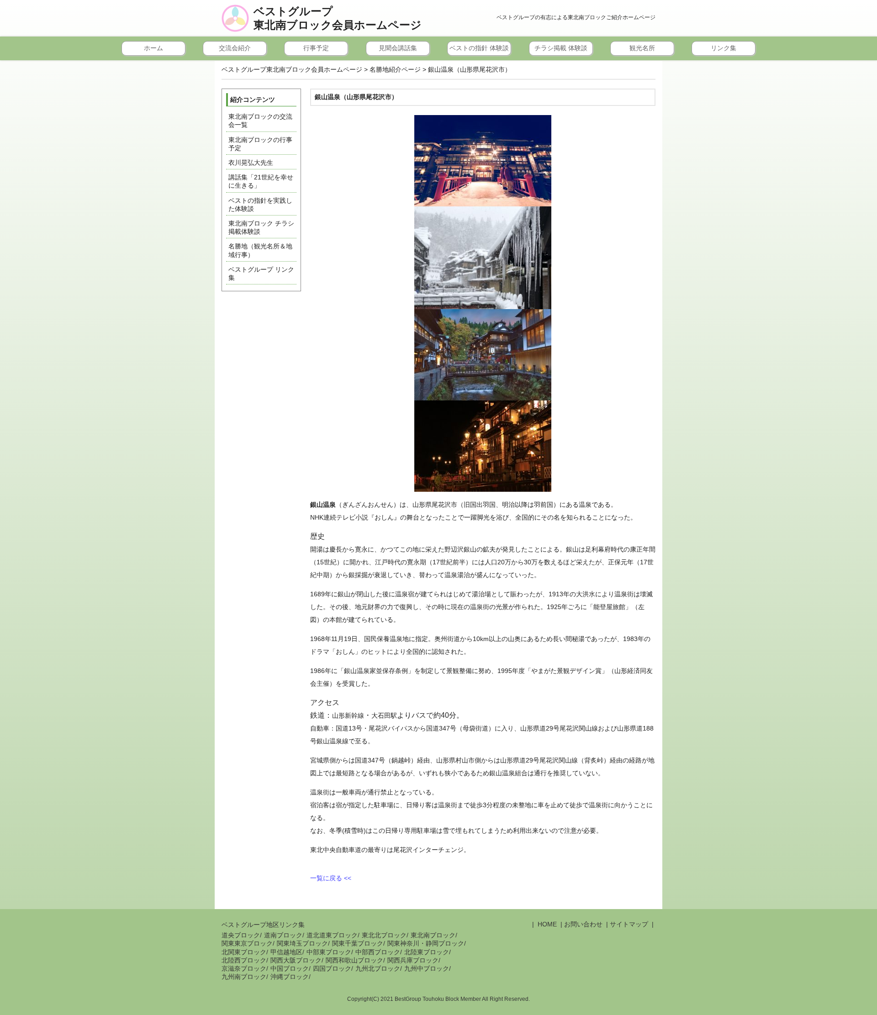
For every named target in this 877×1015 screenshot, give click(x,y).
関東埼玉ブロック (302, 943)
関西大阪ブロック (296, 960)
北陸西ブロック (244, 960)
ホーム (153, 48)
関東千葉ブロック (357, 943)
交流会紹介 (235, 48)
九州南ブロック (244, 976)
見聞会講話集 (398, 48)
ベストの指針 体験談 (479, 48)
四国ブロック (332, 968)
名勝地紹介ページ (395, 69)
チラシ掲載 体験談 (560, 48)
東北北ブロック (384, 935)
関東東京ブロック (247, 943)
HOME (546, 924)
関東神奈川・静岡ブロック (425, 943)
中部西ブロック (377, 952)
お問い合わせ (583, 924)
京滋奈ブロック (244, 968)
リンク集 (723, 48)
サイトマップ (629, 924)
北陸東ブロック (426, 952)
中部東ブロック (328, 952)
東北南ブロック (433, 935)
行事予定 (316, 48)
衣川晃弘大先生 (250, 162)
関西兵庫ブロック (412, 960)
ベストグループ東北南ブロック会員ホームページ (338, 18)
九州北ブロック (377, 968)
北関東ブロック (244, 952)
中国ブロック (289, 968)
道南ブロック (283, 935)
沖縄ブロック (289, 976)
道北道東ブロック (332, 935)
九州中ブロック (426, 968)
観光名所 (642, 48)
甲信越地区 (286, 952)
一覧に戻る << (330, 878)
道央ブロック (241, 935)
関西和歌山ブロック (354, 960)
